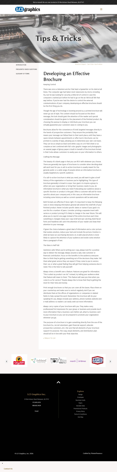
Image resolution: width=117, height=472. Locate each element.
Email (36, 411)
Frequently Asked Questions (26, 69)
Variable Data (80, 406)
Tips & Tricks (90, 64)
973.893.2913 (37, 402)
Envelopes (80, 397)
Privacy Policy (80, 411)
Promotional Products (80, 408)
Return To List (50, 338)
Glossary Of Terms (22, 74)
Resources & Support (80, 64)
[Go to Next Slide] (110, 361)
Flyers (80, 403)
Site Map (80, 417)
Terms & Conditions (80, 414)
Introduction (21, 65)
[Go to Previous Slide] (6, 361)
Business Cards (80, 400)
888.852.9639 (36, 405)
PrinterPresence (96, 453)
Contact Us (8, 469)
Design (80, 394)
